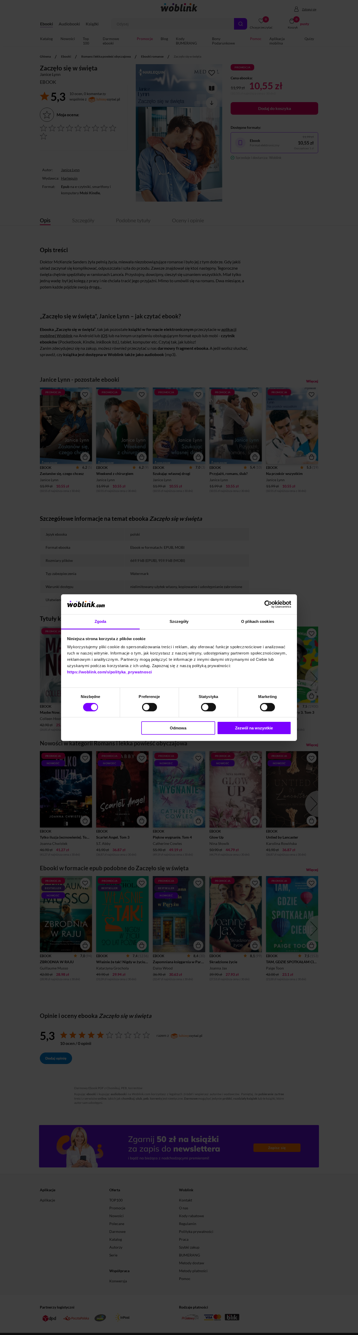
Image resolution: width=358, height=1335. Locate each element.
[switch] (149, 707)
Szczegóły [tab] (179, 621)
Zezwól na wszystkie (254, 728)
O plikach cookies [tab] (257, 621)
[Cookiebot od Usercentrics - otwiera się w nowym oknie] (268, 604)
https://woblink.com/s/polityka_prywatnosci (109, 672)
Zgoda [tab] (100, 621)
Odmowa (178, 728)
